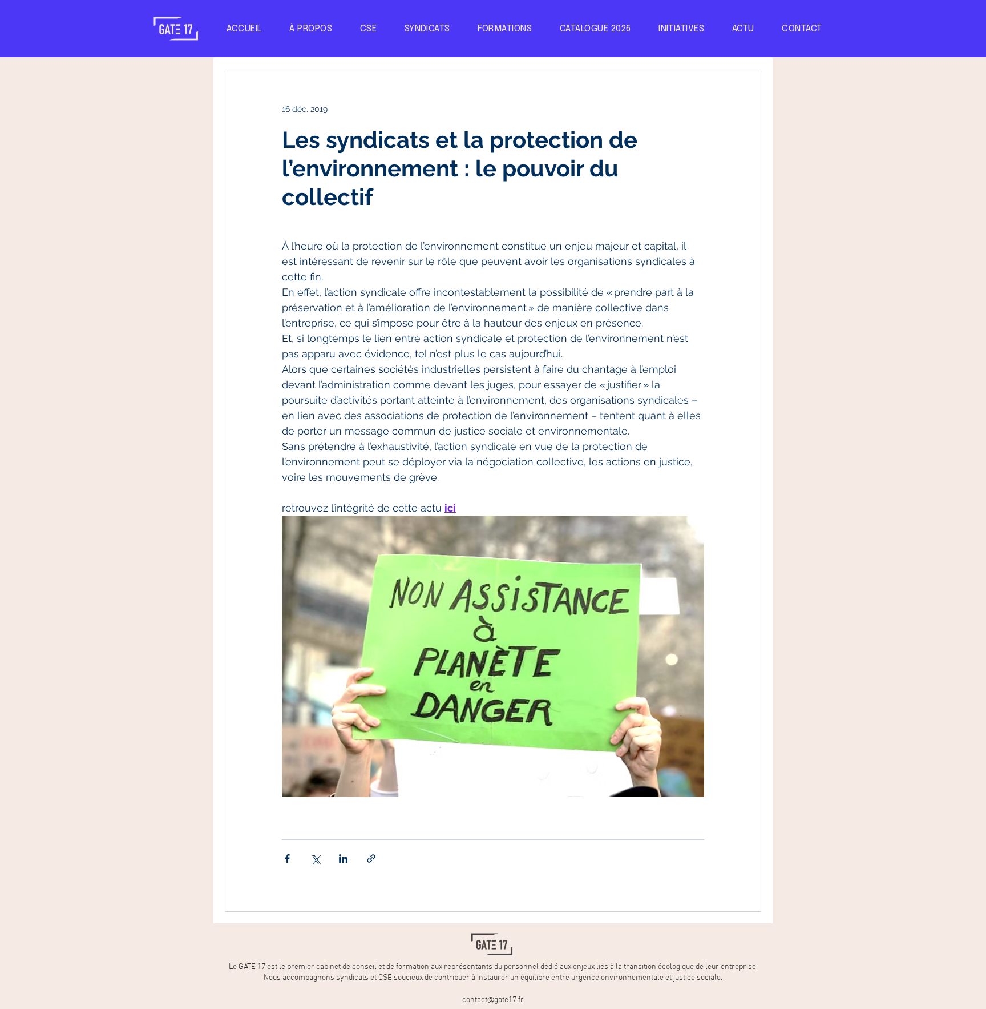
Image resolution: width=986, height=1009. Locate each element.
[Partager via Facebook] (287, 858)
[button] (681, 29)
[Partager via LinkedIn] (343, 858)
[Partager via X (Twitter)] (315, 858)
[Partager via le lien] (371, 858)
